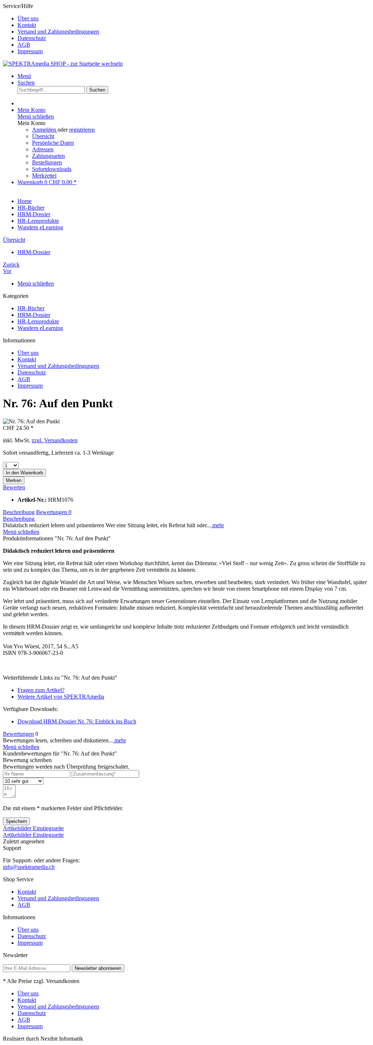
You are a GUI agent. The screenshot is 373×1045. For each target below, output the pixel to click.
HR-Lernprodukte (38, 321)
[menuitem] (193, 18)
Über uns (28, 18)
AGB (23, 45)
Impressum (30, 51)
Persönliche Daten (53, 143)
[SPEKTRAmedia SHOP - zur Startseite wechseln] (63, 64)
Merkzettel (44, 175)
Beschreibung (19, 512)
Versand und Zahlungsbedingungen (58, 31)
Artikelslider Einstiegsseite (33, 828)
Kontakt (26, 25)
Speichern (16, 821)
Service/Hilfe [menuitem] (51, 28)
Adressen (43, 149)
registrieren (82, 130)
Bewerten (14, 487)
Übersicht (43, 136)
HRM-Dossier (33, 315)
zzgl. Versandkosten (55, 440)
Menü (24, 76)
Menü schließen (35, 116)
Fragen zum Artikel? (40, 690)
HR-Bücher (30, 308)
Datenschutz (31, 38)
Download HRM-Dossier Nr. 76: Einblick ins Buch (76, 721)
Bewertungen (53, 512)
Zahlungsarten (48, 156)
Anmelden (45, 130)
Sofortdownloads (51, 169)
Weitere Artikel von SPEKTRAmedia (60, 697)
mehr (217, 525)
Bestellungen (47, 162)
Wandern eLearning (40, 328)
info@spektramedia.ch (29, 867)
